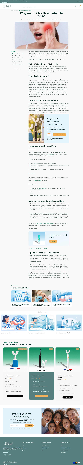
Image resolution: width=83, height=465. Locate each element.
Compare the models (45, 445)
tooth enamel (38, 180)
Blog (42, 450)
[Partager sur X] (18, 69)
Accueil (12, 10)
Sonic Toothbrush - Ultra (37, 376)
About (62, 445)
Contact (23, 447)
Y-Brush (16, 10)
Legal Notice (5, 462)
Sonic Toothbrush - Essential (12, 376)
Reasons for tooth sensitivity (17, 59)
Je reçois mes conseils (59, 134)
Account (23, 450)
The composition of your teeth (18, 53)
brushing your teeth (43, 188)
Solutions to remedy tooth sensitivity (17, 62)
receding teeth (51, 154)
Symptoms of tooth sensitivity (17, 57)
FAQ (23, 445)
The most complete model (41, 395)
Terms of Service (11, 462)
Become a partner (64, 450)
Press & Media (63, 452)
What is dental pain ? (16, 55)
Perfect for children (67, 397)
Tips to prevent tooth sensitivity (18, 64)
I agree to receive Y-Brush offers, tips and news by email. (21, 428)
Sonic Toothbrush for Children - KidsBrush (66, 376)
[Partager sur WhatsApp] (20, 69)
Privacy (15, 462)
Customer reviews (45, 448)
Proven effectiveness (45, 447)
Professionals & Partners (65, 447)
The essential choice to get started (15, 395)
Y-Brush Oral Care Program (66, 448)
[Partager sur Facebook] (16, 69)
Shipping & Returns (25, 448)
